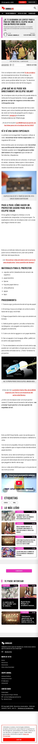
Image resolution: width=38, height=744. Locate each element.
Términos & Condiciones (25, 708)
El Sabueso (5, 681)
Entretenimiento (11, 13)
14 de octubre (30, 73)
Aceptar (19, 740)
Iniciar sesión (31, 2)
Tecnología (31, 13)
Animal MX (4, 683)
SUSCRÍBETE (22, 2)
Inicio (3, 660)
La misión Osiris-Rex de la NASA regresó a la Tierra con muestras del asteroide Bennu (20, 392)
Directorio (4, 665)
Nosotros (4, 662)
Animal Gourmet (6, 678)
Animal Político (6, 676)
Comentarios (19, 571)
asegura (13, 115)
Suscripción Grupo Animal (9, 694)
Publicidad (4, 692)
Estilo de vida (22, 13)
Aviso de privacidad (7, 667)
